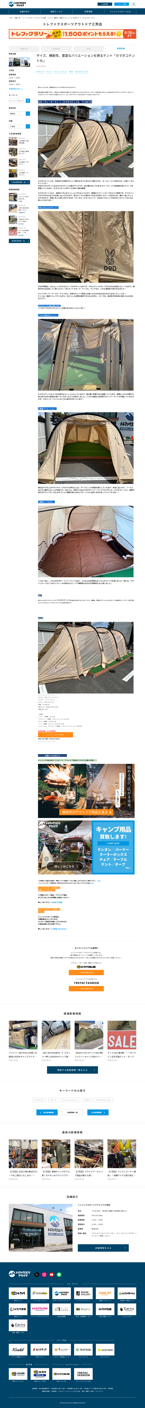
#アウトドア (40, 72)
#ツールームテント (60, 72)
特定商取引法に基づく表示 (74, 1388)
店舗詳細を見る (15, 88)
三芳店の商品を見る (86, 972)
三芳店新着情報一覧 (18, 182)
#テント (49, 72)
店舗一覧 (17, 18)
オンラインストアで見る (55, 735)
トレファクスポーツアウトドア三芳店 (34, 18)
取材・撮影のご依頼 (88, 1391)
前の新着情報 (48, 1112)
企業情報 (105, 4)
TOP (11, 18)
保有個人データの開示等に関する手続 (95, 1388)
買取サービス (57, 11)
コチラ (99, 881)
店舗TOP (24, 48)
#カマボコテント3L (81, 72)
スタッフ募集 (122, 4)
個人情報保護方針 (44, 1388)
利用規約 (54, 1391)
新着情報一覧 (72, 1112)
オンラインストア (133, 5)
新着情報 (88, 11)
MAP (89, 48)
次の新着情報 (96, 1112)
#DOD (71, 72)
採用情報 (110, 1388)
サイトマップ (99, 1391)
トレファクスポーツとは (120, 11)
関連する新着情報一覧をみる (72, 1069)
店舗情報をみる (103, 1247)
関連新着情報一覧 (18, 241)
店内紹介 (56, 48)
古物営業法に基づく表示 (58, 1388)
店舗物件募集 (46, 1391)
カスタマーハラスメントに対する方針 (69, 1391)
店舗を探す (25, 11)
